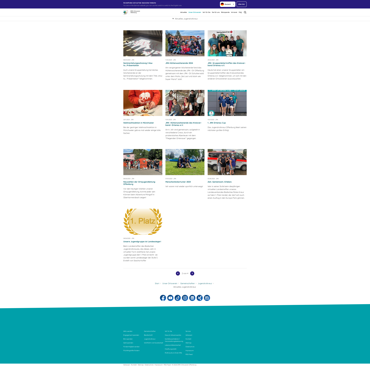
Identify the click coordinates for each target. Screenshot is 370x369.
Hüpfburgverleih (170, 349)
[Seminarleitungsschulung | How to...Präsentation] (142, 43)
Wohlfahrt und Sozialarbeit (153, 343)
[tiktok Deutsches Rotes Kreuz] (178, 298)
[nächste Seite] (192, 273)
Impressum (190, 350)
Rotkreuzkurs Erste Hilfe (173, 353)
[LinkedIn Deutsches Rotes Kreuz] (192, 298)
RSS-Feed (189, 354)
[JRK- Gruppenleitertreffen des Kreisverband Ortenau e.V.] (227, 43)
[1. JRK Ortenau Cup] (227, 103)
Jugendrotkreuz (149, 339)
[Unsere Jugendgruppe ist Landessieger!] (142, 222)
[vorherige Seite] (178, 273)
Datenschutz (190, 347)
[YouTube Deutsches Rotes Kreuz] (170, 298)
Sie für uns (216, 12)
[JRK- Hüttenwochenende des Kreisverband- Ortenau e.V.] (184, 103)
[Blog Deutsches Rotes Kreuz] (207, 298)
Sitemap (188, 343)
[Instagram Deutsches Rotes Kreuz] (185, 298)
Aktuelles (183, 12)
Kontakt (188, 339)
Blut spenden (128, 339)
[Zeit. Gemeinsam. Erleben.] (227, 162)
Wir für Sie (206, 12)
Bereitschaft (148, 335)
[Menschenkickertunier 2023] (184, 162)
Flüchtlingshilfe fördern (131, 350)
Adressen (189, 335)
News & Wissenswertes (173, 335)
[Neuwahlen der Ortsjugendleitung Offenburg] (142, 162)
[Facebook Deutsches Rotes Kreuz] (163, 298)
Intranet (234, 12)
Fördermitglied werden (131, 347)
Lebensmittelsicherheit (173, 345)
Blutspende (225, 12)
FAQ (240, 12)
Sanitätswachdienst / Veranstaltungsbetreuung (174, 340)
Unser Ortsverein (194, 12)
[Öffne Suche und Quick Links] (245, 12)
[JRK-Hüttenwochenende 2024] (184, 43)
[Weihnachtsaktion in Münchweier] (142, 103)
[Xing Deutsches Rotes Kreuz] (200, 298)
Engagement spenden (131, 335)
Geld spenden (128, 343)
